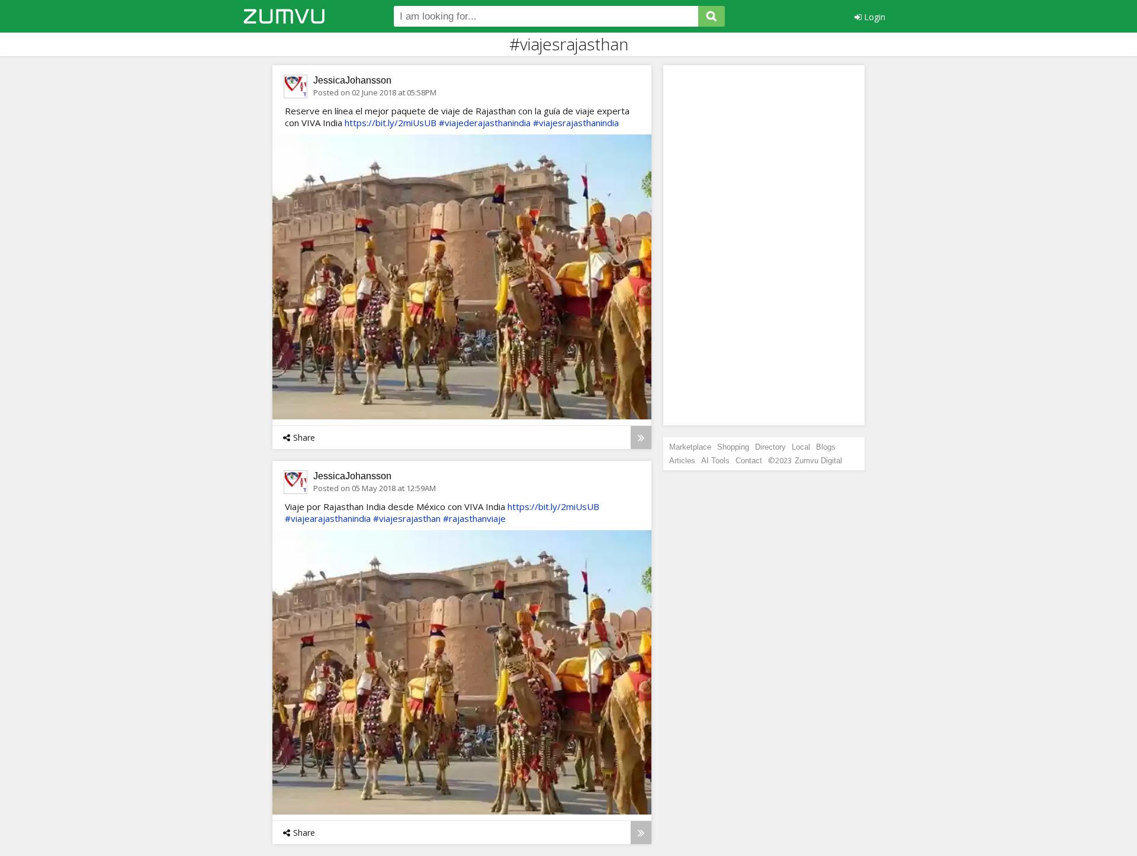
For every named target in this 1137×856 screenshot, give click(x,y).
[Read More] (641, 437)
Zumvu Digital (818, 460)
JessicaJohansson (352, 80)
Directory (770, 447)
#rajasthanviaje (474, 518)
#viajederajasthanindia (485, 123)
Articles (682, 460)
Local (801, 447)
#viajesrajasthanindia (576, 123)
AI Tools (715, 460)
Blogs (826, 447)
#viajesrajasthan (407, 518)
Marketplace (690, 447)
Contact (748, 460)
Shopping (733, 447)
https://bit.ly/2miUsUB (390, 123)
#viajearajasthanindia (328, 518)
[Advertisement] (764, 245)
